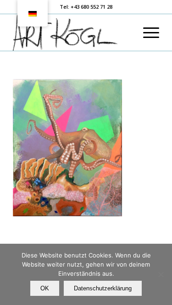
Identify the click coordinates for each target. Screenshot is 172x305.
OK (44, 288)
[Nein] (160, 274)
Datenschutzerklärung (103, 288)
